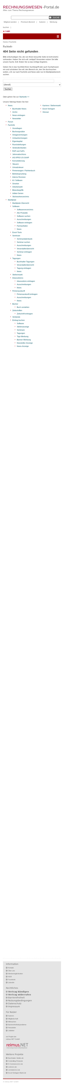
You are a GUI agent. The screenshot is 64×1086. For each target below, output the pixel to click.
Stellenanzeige (23, 327)
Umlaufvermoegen (19, 138)
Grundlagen (17, 128)
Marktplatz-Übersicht (20, 203)
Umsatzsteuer (18, 167)
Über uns (11, 971)
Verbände (16, 317)
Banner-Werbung (24, 340)
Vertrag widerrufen (19, 994)
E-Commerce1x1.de (15, 1064)
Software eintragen (24, 223)
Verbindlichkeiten (19, 148)
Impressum (14, 1006)
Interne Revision (19, 177)
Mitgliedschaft (13, 1019)
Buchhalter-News (19, 109)
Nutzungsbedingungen (20, 1000)
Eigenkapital (17, 141)
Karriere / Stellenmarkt (52, 106)
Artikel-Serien (17, 193)
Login (7, 31)
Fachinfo (12, 42)
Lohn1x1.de (12, 1067)
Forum (10, 122)
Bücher (15, 304)
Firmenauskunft (18, 291)
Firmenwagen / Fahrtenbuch (23, 171)
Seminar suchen (23, 242)
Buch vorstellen (23, 307)
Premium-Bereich (28, 22)
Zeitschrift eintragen (25, 314)
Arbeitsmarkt (17, 187)
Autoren (42, 22)
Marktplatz (12, 200)
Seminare (16, 236)
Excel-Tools (17, 232)
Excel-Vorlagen (49, 109)
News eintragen (18, 115)
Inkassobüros (17, 278)
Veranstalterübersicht (25, 249)
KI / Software (17, 180)
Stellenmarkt (17, 275)
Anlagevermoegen (19, 135)
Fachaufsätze (22, 226)
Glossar (46, 112)
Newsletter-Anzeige (25, 343)
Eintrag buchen (18, 320)
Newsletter (16, 119)
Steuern (15, 164)
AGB (10, 976)
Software (15, 206)
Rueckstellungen (19, 145)
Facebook (11, 979)
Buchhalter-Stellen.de (16, 1058)
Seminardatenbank (24, 239)
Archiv (14, 112)
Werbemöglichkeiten (15, 974)
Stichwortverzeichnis (20, 197)
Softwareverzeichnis (25, 210)
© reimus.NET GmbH (10, 1082)
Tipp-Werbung (22, 336)
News (10, 106)
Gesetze (15, 184)
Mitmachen (12, 1022)
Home (5, 42)
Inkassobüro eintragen (26, 281)
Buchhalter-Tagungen (25, 262)
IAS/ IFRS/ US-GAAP (20, 158)
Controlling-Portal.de (15, 1061)
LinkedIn (11, 982)
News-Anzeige (23, 346)
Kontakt (11, 968)
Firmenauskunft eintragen (27, 294)
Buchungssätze (18, 132)
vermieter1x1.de (14, 1070)
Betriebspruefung (19, 174)
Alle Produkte (22, 213)
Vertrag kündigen (18, 991)
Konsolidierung (18, 161)
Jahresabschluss (19, 154)
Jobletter (11, 1030)
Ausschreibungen (24, 219)
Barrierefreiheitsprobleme (17, 1025)
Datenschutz (14, 1003)
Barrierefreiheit (16, 997)
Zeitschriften (17, 310)
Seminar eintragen (24, 252)
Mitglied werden (10, 22)
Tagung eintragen (24, 268)
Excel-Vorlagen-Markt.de (17, 1073)
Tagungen (16, 258)
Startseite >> (24, 97)
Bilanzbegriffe (18, 190)
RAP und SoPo (18, 151)
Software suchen (23, 216)
